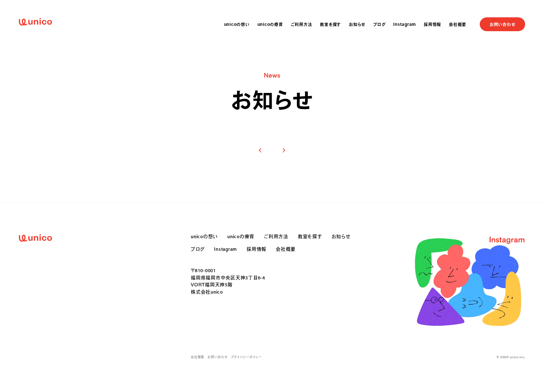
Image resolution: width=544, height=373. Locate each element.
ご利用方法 (301, 24)
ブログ (379, 24)
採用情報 (432, 24)
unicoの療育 (270, 24)
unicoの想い (237, 24)
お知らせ (357, 24)
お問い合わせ (503, 24)
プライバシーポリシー (246, 357)
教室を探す (330, 24)
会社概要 (457, 24)
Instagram (404, 24)
